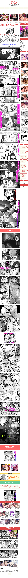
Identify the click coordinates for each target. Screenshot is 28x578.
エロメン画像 (22, 46)
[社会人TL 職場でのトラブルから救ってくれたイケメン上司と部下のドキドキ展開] (2, 515)
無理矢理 (15, 486)
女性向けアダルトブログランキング (10, 482)
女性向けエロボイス (22, 47)
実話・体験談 (24, 156)
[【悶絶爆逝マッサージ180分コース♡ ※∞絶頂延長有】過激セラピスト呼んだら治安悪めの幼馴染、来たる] (5, 467)
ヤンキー (21, 151)
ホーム (10, 574)
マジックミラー (22, 157)
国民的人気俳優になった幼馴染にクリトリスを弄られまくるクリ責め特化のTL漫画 (24, 109)
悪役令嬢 (21, 161)
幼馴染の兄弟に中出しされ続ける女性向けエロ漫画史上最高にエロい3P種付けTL (24, 93)
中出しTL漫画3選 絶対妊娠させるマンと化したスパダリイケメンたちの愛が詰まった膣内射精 (24, 142)
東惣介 (25, 166)
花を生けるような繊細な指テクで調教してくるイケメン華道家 (12, 525)
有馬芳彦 (21, 156)
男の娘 (21, 170)
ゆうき (24, 162)
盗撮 (20, 40)
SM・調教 (21, 44)
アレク (24, 165)
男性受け (21, 148)
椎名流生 (24, 171)
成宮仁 (26, 170)
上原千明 (24, 161)
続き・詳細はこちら (10, 230)
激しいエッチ (11, 486)
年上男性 (13, 485)
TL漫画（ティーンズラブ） (23, 45)
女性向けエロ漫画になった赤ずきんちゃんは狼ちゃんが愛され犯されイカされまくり (24, 69)
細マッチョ (7, 486)
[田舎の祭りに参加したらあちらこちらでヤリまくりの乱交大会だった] (17, 523)
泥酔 (25, 152)
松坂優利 (24, 175)
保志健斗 (21, 165)
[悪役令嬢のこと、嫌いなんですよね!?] (15, 467)
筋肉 (0, 485)
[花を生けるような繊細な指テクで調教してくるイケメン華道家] (12, 523)
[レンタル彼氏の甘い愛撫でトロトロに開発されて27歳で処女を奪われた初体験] (2, 523)
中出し (1, 486)
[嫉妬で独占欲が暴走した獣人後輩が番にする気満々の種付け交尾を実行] (17, 515)
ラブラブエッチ (22, 48)
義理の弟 (21, 162)
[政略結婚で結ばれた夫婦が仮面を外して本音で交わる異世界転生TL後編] (7, 523)
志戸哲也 (24, 170)
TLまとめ (26, 157)
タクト (21, 176)
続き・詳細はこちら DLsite (9, 447)
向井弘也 (24, 176)
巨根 (17, 486)
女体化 (21, 171)
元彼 (26, 165)
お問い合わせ (22, 186)
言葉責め (4, 486)
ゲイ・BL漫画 (22, 43)
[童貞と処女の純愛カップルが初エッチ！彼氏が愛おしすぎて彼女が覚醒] (7, 515)
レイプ (21, 50)
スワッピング (22, 166)
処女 (26, 147)
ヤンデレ (16, 485)
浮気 (26, 151)
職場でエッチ (22, 49)
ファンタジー (9, 485)
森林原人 (21, 175)
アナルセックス (22, 152)
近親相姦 (21, 41)
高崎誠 (21, 179)
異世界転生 (3, 485)
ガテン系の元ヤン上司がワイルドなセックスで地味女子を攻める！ (2, 509)
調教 (6, 485)
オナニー (24, 151)
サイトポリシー (22, 187)
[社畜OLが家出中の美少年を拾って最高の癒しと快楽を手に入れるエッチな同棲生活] (12, 515)
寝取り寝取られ (22, 42)
